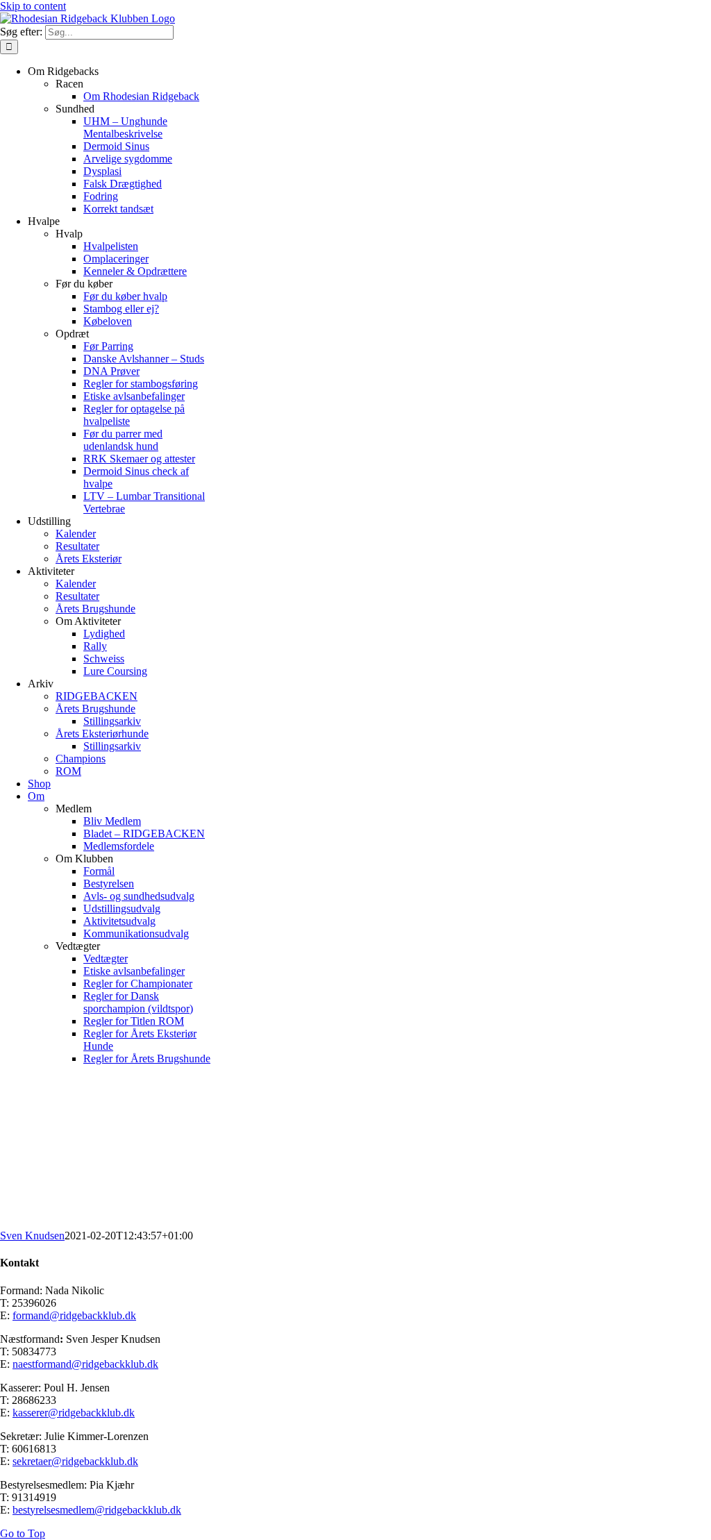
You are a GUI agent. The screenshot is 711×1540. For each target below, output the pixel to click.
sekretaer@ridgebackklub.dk (75, 1461)
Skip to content (33, 6)
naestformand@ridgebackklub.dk (85, 1364)
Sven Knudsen (32, 1235)
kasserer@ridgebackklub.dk (73, 1412)
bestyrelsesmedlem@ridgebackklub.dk (96, 1510)
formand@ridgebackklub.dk (74, 1315)
